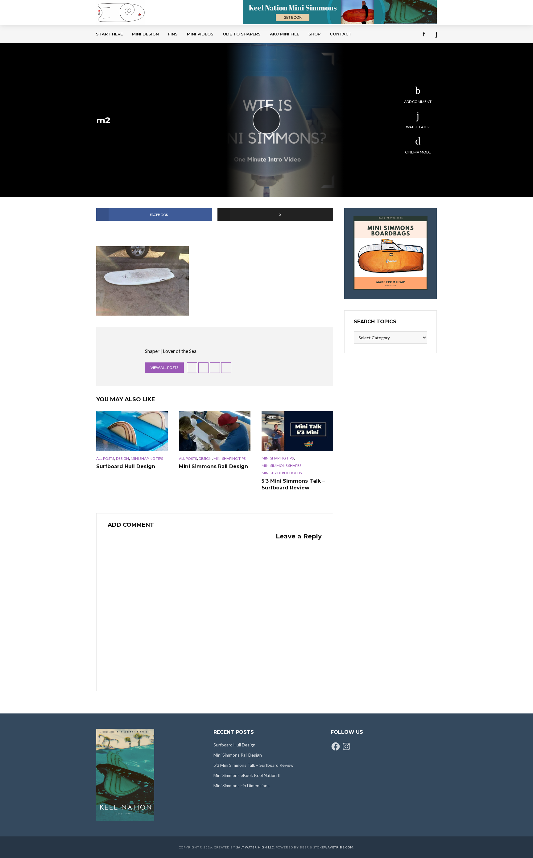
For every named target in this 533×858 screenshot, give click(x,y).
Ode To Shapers (242, 33)
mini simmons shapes (281, 465)
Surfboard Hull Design (125, 466)
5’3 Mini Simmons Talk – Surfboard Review (293, 484)
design (122, 458)
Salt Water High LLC (255, 847)
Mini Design (145, 33)
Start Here (109, 33)
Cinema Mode (418, 152)
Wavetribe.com (338, 847)
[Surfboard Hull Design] (132, 431)
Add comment (418, 101)
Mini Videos (200, 33)
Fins (173, 33)
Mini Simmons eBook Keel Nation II (247, 775)
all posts (105, 458)
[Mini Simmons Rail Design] (214, 431)
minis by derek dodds (282, 473)
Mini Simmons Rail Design (213, 466)
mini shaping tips (147, 458)
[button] (142, 281)
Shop (314, 33)
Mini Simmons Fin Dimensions (241, 785)
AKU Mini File (284, 33)
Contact (341, 33)
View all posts (164, 367)
